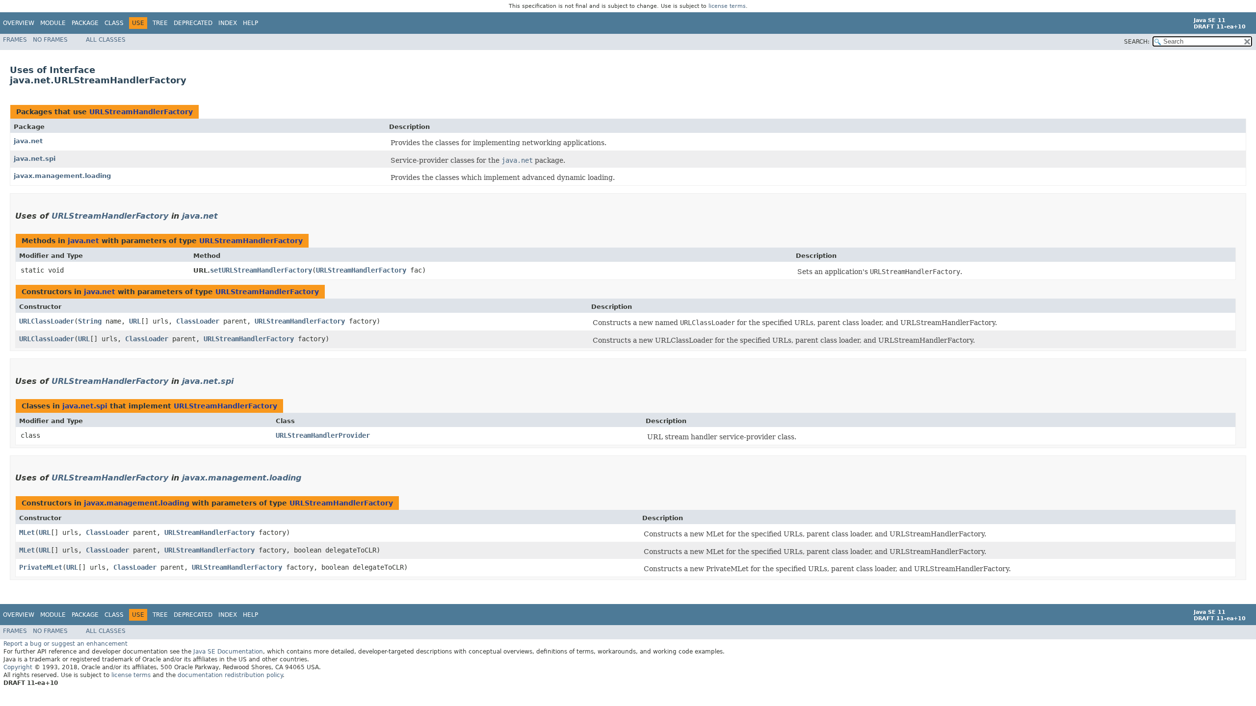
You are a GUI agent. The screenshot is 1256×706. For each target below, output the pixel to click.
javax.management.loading (62, 175)
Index (227, 23)
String (90, 321)
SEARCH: (1137, 41)
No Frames (50, 39)
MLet (27, 532)
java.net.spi (34, 158)
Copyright (17, 667)
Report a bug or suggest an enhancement (65, 643)
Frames (15, 39)
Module (53, 23)
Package (85, 23)
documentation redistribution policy (230, 675)
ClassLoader (197, 321)
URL (135, 321)
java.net (28, 141)
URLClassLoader (46, 321)
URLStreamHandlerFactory (141, 112)
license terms (727, 6)
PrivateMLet (40, 567)
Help (250, 23)
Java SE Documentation (228, 651)
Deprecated (193, 23)
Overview (18, 23)
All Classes (106, 39)
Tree (160, 23)
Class (114, 23)
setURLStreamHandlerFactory (261, 270)
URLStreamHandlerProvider (323, 435)
